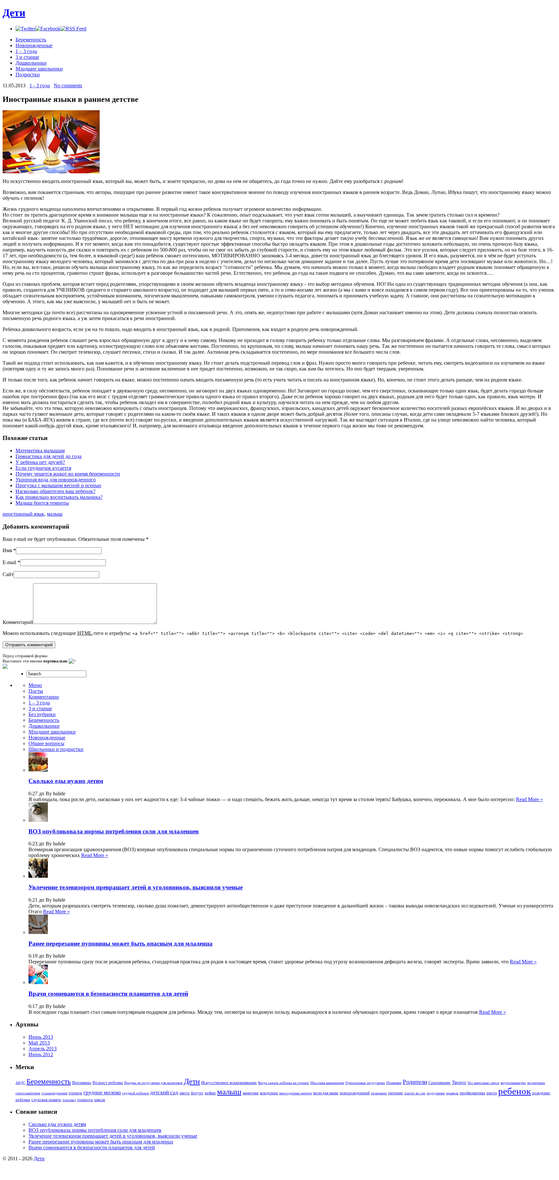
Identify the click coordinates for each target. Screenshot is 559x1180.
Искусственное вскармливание (229, 1082)
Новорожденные (34, 45)
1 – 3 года (26, 51)
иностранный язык (23, 514)
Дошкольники (31, 63)
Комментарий (18, 622)
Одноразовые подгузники (365, 1083)
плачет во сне (414, 1093)
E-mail (9, 562)
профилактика (472, 1092)
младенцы (269, 1092)
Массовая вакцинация (327, 1083)
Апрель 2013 (42, 1048)
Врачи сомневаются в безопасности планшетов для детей (108, 993)
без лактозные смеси (483, 1083)
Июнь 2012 (40, 1054)
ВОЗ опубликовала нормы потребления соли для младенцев (113, 831)
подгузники (436, 1093)
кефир (210, 1092)
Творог (459, 1082)
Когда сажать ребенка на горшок (283, 1083)
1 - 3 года (39, 85)
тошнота (85, 1099)
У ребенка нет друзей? (40, 462)
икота (185, 1092)
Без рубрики (42, 714)
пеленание (379, 1093)
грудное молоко (102, 1092)
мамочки (250, 1092)
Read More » (529, 799)
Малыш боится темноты (42, 503)
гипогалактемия (28, 1093)
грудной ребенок (135, 1093)
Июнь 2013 (40, 1037)
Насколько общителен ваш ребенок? (55, 491)
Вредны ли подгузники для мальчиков (153, 1083)
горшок (75, 1092)
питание (395, 1092)
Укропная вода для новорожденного (56, 479)
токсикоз (69, 1100)
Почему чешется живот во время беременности (68, 474)
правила (452, 1093)
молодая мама (325, 1092)
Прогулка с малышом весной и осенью (58, 485)
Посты (35, 691)
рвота (492, 1092)
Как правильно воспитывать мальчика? (59, 497)
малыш (54, 514)
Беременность (31, 39)
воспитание (536, 1083)
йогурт (197, 1092)
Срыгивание (439, 1082)
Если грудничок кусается (43, 468)
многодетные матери (295, 1093)
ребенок (514, 1091)
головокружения (54, 1093)
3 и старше (27, 57)
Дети (14, 12)
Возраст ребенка (108, 1082)
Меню (35, 685)
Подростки (28, 74)
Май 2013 (39, 1043)
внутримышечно (513, 1083)
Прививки (393, 1083)
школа (99, 1099)
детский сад (164, 1092)
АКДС (20, 1083)
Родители (415, 1081)
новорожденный (355, 1092)
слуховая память (46, 1099)
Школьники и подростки (55, 749)
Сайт (8, 574)
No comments (68, 85)
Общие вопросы (46, 743)
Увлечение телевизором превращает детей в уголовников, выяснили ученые (135, 887)
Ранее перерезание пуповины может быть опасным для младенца (120, 943)
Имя (7, 550)
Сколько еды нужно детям (65, 781)
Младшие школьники (39, 68)
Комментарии (43, 697)
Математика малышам (40, 450)
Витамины (81, 1082)
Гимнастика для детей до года (49, 456)
